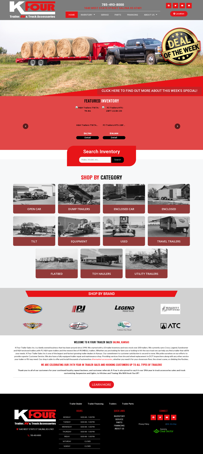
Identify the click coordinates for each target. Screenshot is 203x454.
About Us (149, 14)
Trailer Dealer (75, 404)
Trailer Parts (128, 404)
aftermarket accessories (101, 359)
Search (117, 159)
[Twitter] (175, 5)
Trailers (112, 404)
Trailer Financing (95, 404)
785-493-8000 (113, 5)
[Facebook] (168, 5)
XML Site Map (171, 424)
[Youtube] (182, 5)
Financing (132, 14)
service (105, 14)
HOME (72, 14)
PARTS (118, 14)
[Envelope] (189, 5)
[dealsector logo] (163, 431)
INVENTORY (86, 14)
